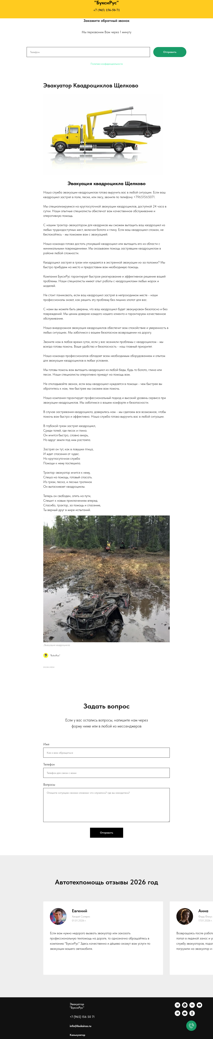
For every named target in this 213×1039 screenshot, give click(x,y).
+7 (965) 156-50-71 (106, 10)
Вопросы (49, 785)
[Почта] (185, 1015)
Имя (46, 744)
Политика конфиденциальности (107, 63)
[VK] (192, 1006)
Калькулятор (77, 1034)
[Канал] (177, 1015)
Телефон (49, 764)
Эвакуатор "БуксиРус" (77, 1005)
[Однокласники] (192, 1015)
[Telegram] (177, 1006)
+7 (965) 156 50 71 (82, 1016)
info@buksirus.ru (80, 1026)
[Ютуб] (199, 1006)
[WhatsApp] (185, 1006)
